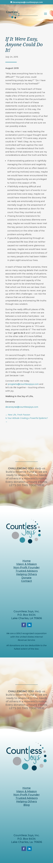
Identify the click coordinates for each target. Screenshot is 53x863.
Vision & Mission (26, 564)
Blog (26, 804)
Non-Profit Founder (26, 567)
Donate (26, 577)
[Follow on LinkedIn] (29, 625)
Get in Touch (26, 494)
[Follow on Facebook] (23, 625)
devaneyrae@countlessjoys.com (21, 407)
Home (26, 560)
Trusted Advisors (27, 570)
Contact (26, 581)
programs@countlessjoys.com (23, 384)
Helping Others (26, 574)
